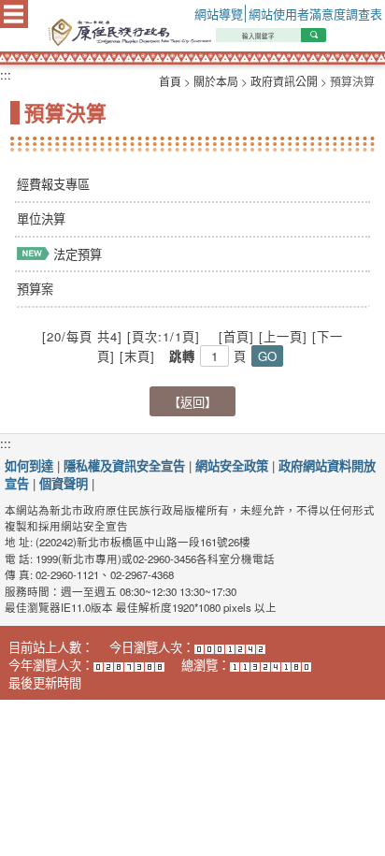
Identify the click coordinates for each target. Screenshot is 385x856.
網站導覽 (218, 13)
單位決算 (41, 218)
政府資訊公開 (284, 81)
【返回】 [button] (192, 402)
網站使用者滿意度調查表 (315, 13)
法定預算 (76, 254)
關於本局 (215, 81)
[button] (267, 356)
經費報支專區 (53, 184)
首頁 (170, 81)
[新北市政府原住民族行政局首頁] (211, 32)
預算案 (35, 288)
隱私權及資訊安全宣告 (124, 465)
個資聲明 (63, 483)
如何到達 (29, 465)
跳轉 (182, 356)
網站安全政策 (231, 465)
